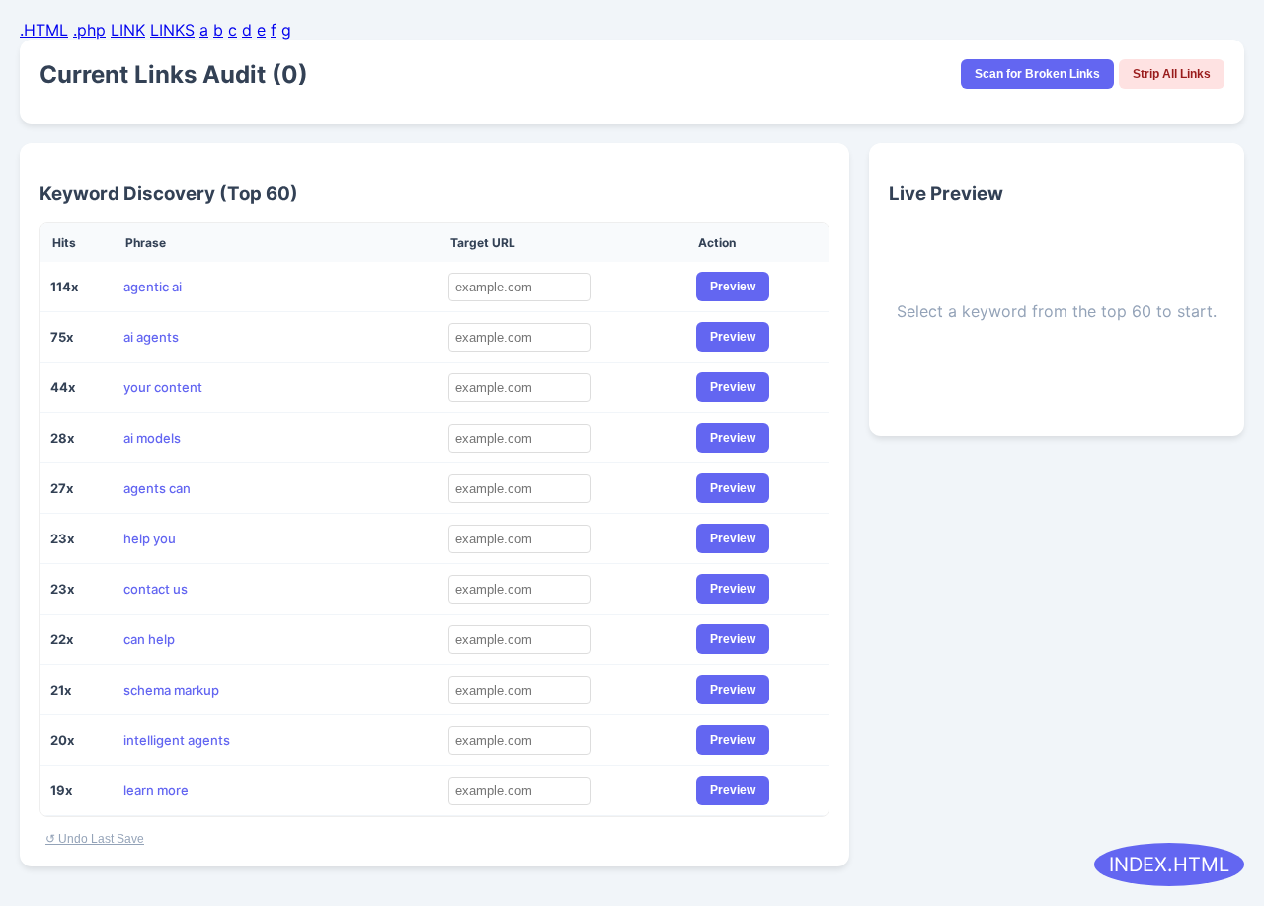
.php (89, 30)
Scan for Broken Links (1037, 74)
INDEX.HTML (1169, 864)
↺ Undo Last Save (94, 839)
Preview (732, 286)
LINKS (172, 30)
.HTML (44, 30)
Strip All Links (1172, 74)
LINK (128, 30)
